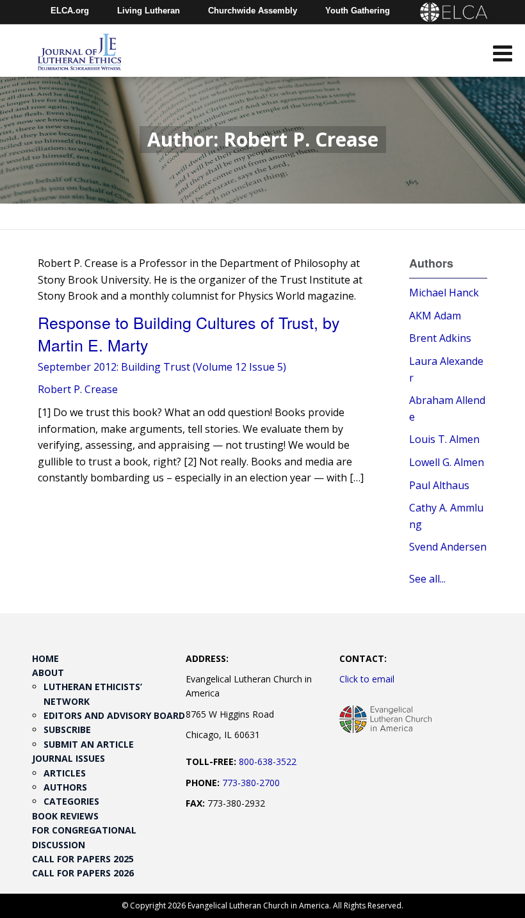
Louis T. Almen (444, 439)
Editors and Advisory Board (114, 715)
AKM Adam (435, 316)
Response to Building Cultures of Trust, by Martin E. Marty (189, 333)
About (48, 672)
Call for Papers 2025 (83, 859)
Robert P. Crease (78, 389)
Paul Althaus (439, 485)
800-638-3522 (267, 761)
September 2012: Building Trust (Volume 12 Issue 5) (162, 367)
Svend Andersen (448, 547)
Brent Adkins (440, 338)
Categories (71, 801)
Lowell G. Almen (446, 462)
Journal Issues (68, 758)
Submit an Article (89, 744)
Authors (65, 787)
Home (45, 658)
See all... (427, 579)
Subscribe (67, 729)
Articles (65, 773)
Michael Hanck (444, 293)
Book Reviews (65, 816)
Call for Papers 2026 (83, 873)
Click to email (366, 679)
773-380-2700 (251, 783)
